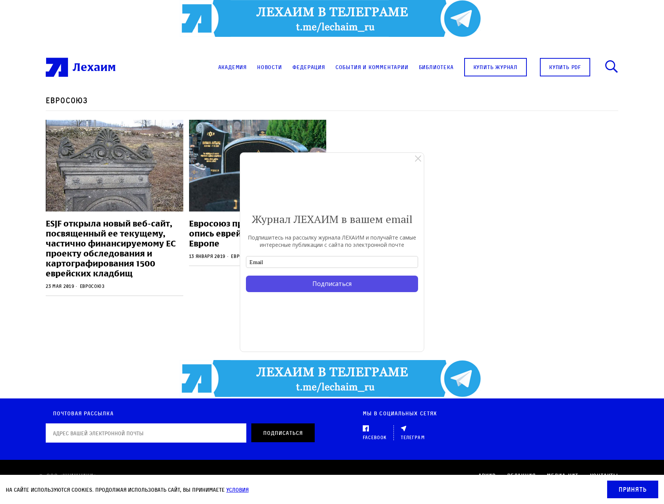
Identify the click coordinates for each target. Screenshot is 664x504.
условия (237, 489)
